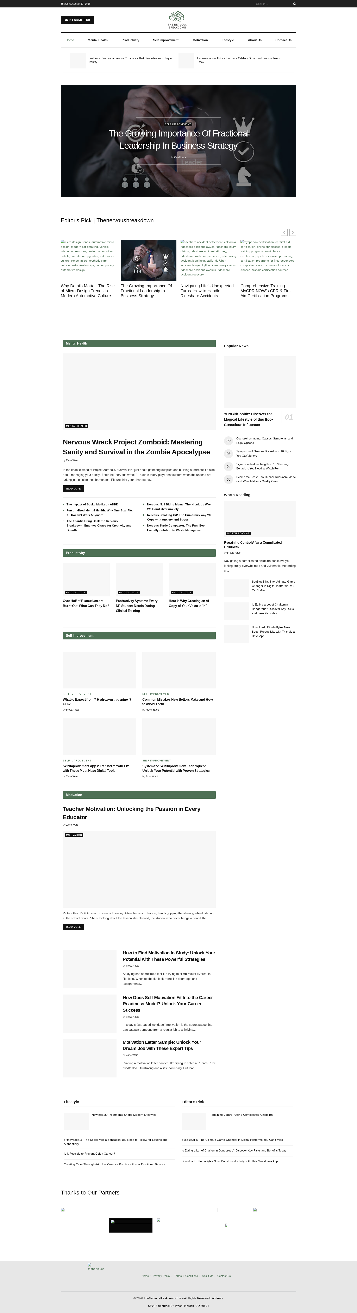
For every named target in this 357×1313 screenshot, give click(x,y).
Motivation (200, 40)
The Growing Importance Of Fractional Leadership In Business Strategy (146, 291)
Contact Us (283, 40)
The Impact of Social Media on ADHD (92, 504)
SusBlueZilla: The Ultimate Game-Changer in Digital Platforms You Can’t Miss (274, 586)
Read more (75, 487)
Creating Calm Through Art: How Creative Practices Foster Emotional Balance (114, 1164)
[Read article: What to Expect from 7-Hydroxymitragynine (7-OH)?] (99, 670)
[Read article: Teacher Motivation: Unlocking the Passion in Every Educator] (139, 869)
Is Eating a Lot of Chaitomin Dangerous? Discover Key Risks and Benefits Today (273, 609)
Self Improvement (165, 40)
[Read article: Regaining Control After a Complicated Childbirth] (260, 519)
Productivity (130, 40)
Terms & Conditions (186, 1275)
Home (69, 40)
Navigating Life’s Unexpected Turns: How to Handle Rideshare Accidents (207, 291)
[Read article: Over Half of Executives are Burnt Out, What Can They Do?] (86, 579)
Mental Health (98, 40)
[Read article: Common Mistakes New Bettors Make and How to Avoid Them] (179, 670)
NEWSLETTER (79, 19)
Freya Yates (72, 709)
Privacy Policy (161, 1275)
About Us (255, 40)
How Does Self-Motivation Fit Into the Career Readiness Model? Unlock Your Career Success (168, 1004)
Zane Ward (72, 460)
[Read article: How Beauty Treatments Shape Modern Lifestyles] (76, 1121)
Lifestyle (228, 40)
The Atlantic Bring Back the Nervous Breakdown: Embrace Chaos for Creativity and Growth (99, 525)
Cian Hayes (180, 157)
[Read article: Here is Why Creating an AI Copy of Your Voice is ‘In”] (192, 579)
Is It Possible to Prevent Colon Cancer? (89, 1153)
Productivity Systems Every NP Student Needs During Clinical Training (137, 606)
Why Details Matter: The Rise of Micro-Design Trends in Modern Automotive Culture (88, 291)
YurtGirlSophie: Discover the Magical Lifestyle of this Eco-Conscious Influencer (248, 419)
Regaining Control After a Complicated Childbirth (241, 1114)
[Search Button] (293, 3)
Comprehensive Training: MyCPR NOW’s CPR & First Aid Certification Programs (266, 291)
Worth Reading (238, 533)
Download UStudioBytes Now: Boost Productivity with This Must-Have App (274, 632)
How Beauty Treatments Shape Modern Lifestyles (124, 1114)
